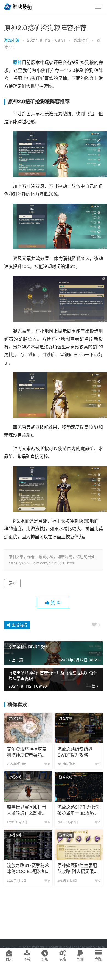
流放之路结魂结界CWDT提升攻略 (74, 752)
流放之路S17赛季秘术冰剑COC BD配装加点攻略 (28, 869)
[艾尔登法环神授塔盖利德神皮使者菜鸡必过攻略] (28, 728)
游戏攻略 (81, 40)
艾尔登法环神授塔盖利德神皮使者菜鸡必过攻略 (26, 752)
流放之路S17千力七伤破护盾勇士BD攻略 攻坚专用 (78, 811)
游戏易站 (37, 948)
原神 (17, 62)
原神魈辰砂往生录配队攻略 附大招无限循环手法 (77, 869)
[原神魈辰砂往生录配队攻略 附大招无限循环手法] (79, 845)
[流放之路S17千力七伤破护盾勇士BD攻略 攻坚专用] (79, 786)
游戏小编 (11, 40)
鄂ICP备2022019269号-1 (77, 948)
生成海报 (19, 625)
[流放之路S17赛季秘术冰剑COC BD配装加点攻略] (28, 845)
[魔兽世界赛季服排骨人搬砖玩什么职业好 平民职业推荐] (28, 786)
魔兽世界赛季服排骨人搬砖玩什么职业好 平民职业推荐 (26, 811)
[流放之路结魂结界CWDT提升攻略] (79, 728)
